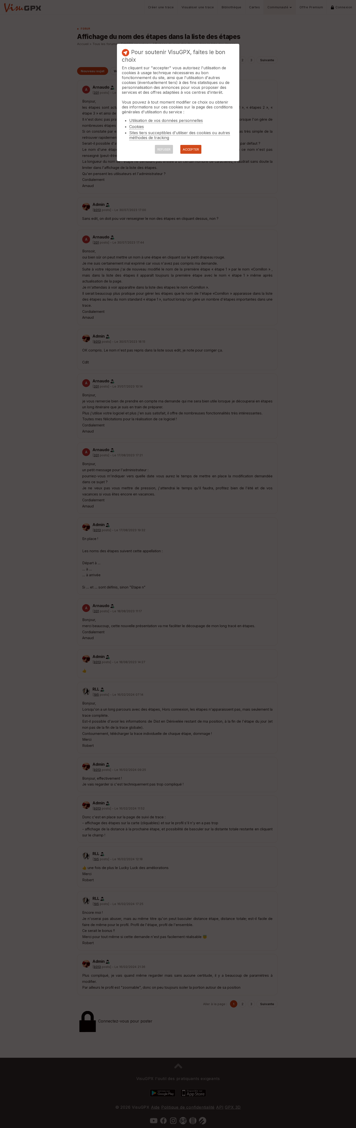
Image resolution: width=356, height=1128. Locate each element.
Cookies (136, 126)
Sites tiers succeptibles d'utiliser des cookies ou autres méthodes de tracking (179, 135)
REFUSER (164, 149)
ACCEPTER (191, 149)
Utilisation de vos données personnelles (166, 120)
